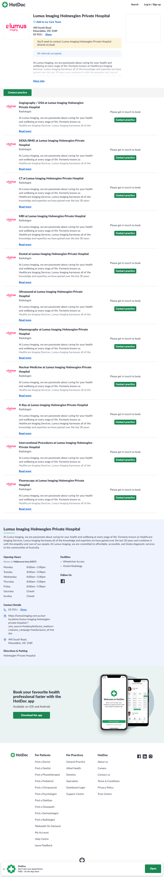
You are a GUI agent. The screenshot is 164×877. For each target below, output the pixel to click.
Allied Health (73, 768)
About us (103, 762)
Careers (102, 768)
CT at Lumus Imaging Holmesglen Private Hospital (51, 178)
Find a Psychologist (46, 794)
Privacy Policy (106, 787)
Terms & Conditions (109, 781)
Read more (25, 131)
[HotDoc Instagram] (150, 756)
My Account (42, 832)
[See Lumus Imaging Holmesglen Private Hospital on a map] (143, 28)
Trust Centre (105, 794)
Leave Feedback (43, 845)
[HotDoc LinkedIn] (145, 756)
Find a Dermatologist (46, 813)
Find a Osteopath (44, 807)
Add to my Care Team (48, 22)
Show (48, 34)
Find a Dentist (43, 768)
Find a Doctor (42, 762)
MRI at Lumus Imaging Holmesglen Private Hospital (52, 216)
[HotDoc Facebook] (139, 756)
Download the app (31, 715)
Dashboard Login (75, 787)
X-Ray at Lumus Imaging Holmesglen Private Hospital (53, 405)
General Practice (75, 762)
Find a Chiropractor (46, 787)
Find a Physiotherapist (47, 774)
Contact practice (17, 92)
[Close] (4, 869)
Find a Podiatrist (44, 781)
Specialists (72, 781)
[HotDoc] (13, 4)
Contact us (104, 774)
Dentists (71, 774)
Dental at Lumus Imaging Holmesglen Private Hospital (54, 254)
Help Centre (42, 839)
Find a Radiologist (45, 819)
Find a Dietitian (43, 800)
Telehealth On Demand (48, 826)
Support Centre (75, 794)
